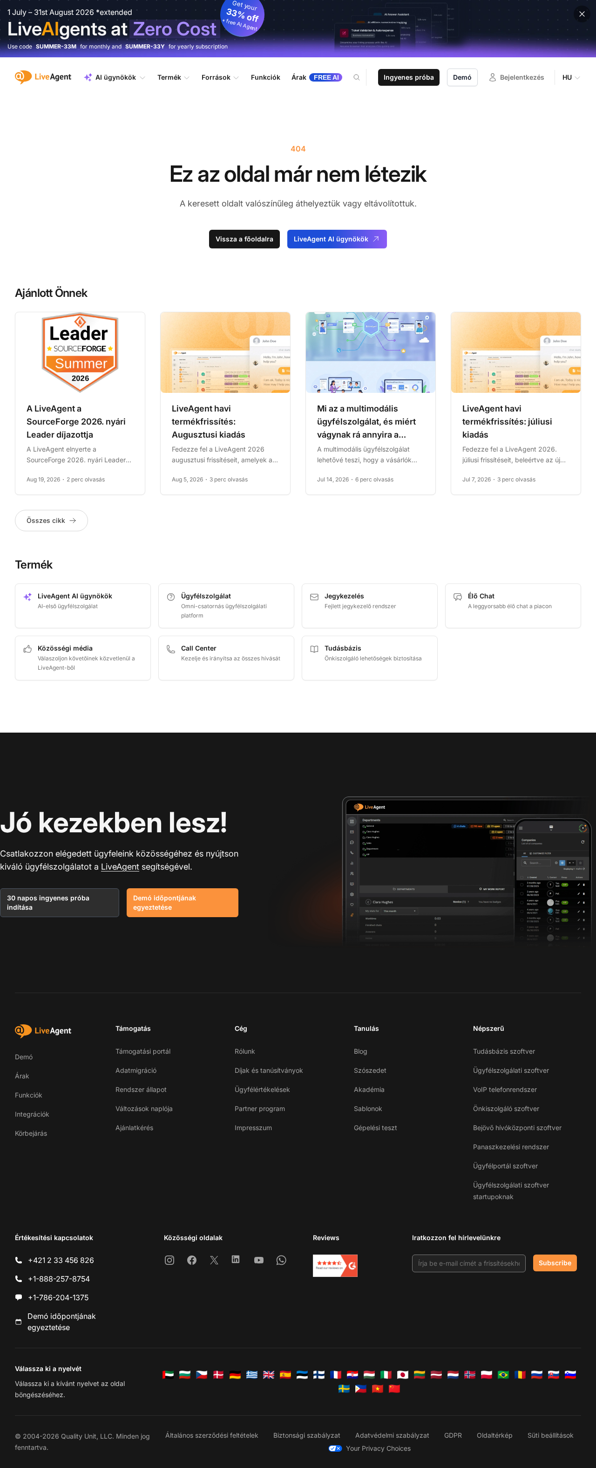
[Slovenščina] (570, 1375)
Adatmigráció (135, 1070)
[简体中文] (394, 1389)
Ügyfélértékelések (262, 1089)
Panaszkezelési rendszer (511, 1147)
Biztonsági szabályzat (306, 1435)
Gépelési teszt (375, 1128)
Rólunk (245, 1051)
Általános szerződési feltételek (211, 1435)
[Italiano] (386, 1375)
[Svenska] (344, 1389)
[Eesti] (302, 1375)
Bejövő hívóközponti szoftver (517, 1128)
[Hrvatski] (352, 1375)
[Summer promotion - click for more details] (298, 28)
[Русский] (536, 1375)
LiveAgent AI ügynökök (331, 239)
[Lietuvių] (419, 1375)
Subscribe (555, 1263)
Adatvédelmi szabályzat (392, 1435)
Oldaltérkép (495, 1435)
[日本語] (402, 1375)
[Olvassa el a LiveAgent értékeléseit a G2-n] (335, 1266)
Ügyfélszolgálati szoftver (511, 1070)
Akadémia (369, 1089)
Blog (360, 1051)
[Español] (285, 1375)
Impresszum (253, 1128)
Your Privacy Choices (378, 1448)
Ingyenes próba (409, 77)
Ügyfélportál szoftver (505, 1166)
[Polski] (486, 1375)
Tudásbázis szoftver (504, 1051)
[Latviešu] (436, 1375)
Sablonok (368, 1108)
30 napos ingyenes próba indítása (48, 902)
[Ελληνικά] (251, 1375)
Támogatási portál (142, 1051)
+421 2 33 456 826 (61, 1260)
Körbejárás (31, 1133)
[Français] (335, 1375)
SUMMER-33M (56, 46)
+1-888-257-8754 (59, 1278)
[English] (268, 1375)
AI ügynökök (115, 77)
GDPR (453, 1435)
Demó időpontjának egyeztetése (164, 902)
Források (216, 77)
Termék (169, 77)
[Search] (362, 77)
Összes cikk (46, 520)
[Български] (184, 1375)
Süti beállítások (551, 1435)
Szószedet (370, 1070)
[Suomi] (319, 1375)
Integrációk (32, 1114)
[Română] (520, 1375)
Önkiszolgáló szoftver (506, 1108)
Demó (462, 77)
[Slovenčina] (553, 1375)
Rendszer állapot (141, 1089)
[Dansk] (218, 1375)
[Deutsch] (235, 1375)
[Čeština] (201, 1375)
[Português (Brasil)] (503, 1375)
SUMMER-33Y (145, 46)
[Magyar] (369, 1375)
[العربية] (168, 1375)
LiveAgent (120, 866)
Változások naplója (144, 1108)
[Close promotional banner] (582, 14)
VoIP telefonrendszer (505, 1089)
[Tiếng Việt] (377, 1389)
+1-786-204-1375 (58, 1297)
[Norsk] (469, 1375)
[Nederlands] (453, 1375)
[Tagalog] (360, 1389)
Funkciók (28, 1095)
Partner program (260, 1108)
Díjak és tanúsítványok (269, 1070)
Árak (22, 1076)
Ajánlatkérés (134, 1128)
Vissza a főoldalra (244, 239)
